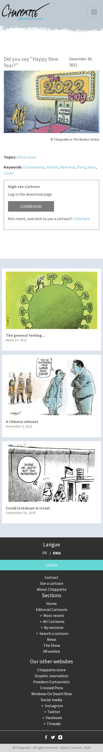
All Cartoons (53, 621)
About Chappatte (51, 589)
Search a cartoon (54, 633)
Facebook (54, 717)
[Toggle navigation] (94, 12)
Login (51, 565)
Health (52, 167)
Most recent (54, 615)
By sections (54, 627)
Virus (92, 167)
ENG (57, 552)
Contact (51, 577)
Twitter (53, 711)
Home (51, 603)
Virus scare (27, 157)
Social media (51, 699)
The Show (51, 645)
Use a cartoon (51, 583)
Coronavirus (34, 167)
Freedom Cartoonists (51, 681)
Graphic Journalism (51, 675)
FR (44, 552)
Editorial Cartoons (52, 609)
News (51, 639)
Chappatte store (51, 669)
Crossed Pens (51, 687)
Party (81, 167)
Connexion (31, 206)
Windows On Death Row (51, 693)
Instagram (54, 705)
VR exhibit (51, 651)
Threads (54, 723)
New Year (67, 167)
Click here (81, 218)
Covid (8, 172)
